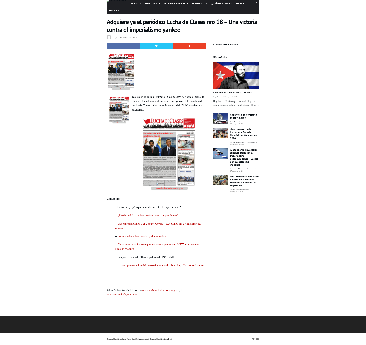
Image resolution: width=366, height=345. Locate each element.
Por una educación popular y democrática (142, 236)
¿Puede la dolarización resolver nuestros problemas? (148, 215)
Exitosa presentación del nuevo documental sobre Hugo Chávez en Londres (161, 265)
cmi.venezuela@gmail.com (122, 294)
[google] (189, 46)
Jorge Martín (217, 97)
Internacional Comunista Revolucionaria (243, 142)
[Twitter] (253, 339)
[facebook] (123, 46)
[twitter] (156, 46)
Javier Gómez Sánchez (237, 122)
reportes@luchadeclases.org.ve (160, 290)
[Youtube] (257, 339)
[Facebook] (249, 339)
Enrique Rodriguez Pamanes (239, 189)
